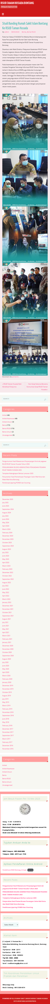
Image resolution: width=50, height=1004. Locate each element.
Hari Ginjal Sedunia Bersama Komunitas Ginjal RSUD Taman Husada (37, 387)
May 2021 (5, 629)
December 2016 (7, 746)
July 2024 (5, 516)
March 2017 (6, 739)
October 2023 (7, 543)
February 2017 (7, 742)
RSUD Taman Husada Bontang (17, 3)
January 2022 (6, 602)
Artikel (4, 415)
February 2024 (7, 533)
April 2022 (5, 596)
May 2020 (5, 669)
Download (30, 870)
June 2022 (5, 589)
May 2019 (5, 702)
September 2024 (8, 509)
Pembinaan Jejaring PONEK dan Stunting (16, 483)
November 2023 (7, 539)
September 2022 (8, 579)
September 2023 (8, 546)
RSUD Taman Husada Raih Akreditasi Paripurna (12, 385)
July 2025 (5, 503)
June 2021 (5, 626)
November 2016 (7, 749)
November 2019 (7, 689)
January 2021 (6, 642)
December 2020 (7, 646)
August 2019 (6, 696)
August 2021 (6, 619)
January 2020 (6, 682)
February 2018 (7, 726)
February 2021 (7, 639)
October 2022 (7, 576)
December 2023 (7, 536)
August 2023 (6, 549)
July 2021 (5, 622)
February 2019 (7, 709)
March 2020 (6, 676)
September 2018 (8, 716)
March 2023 (6, 566)
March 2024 (6, 529)
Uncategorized (7, 435)
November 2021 (7, 609)
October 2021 (7, 612)
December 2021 (7, 606)
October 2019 (7, 692)
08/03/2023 (15, 32)
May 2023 (5, 559)
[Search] (45, 399)
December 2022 (7, 572)
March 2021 (6, 636)
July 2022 (5, 586)
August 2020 (6, 659)
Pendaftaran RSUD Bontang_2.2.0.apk (14, 870)
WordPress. (31, 1001)
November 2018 (7, 712)
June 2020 (5, 666)
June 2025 (5, 506)
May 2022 (5, 592)
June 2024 (5, 519)
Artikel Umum (7, 422)
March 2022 (6, 599)
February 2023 (7, 569)
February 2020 (7, 679)
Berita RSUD (31, 32)
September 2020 (8, 656)
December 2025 (7, 499)
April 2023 (5, 563)
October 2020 (7, 652)
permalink (15, 377)
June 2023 (5, 556)
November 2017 (7, 732)
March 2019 (6, 706)
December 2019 (7, 686)
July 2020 (5, 662)
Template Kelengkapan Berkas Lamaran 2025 (17, 473)
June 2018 (5, 719)
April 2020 (5, 672)
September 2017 (8, 736)
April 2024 (5, 526)
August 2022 (6, 583)
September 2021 (8, 616)
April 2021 (5, 632)
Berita (24, 32)
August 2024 (6, 513)
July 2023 (5, 552)
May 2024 (5, 523)
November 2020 (7, 649)
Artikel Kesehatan (8, 419)
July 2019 (5, 699)
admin (7, 32)
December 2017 (7, 729)
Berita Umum (7, 432)
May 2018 (5, 722)
